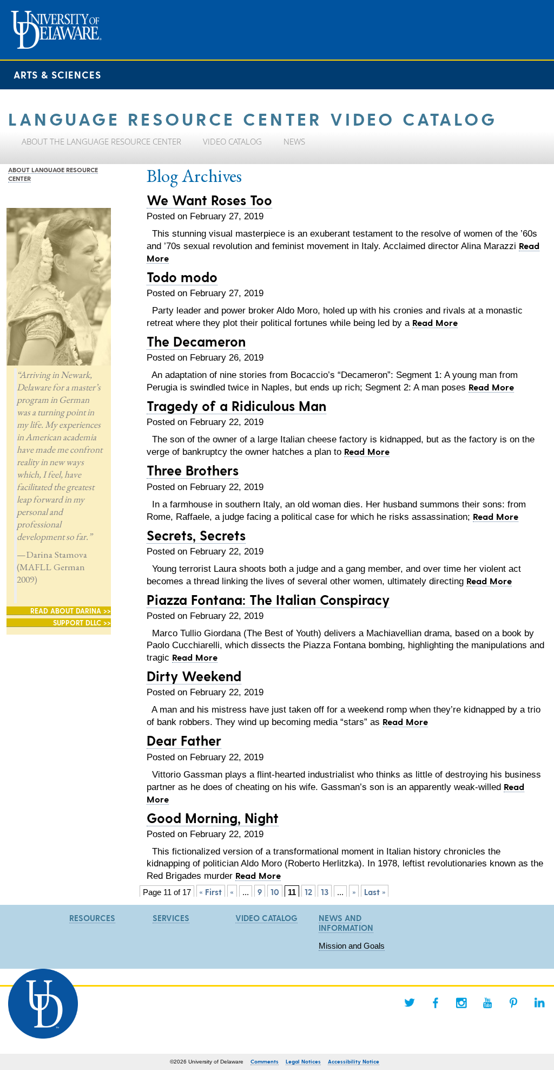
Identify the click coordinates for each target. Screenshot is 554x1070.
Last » (374, 892)
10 (275, 892)
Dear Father (184, 740)
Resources (92, 918)
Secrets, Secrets (196, 535)
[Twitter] (409, 1003)
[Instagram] (461, 1003)
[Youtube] (487, 1003)
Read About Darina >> (70, 610)
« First (211, 892)
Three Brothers (193, 470)
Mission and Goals (352, 945)
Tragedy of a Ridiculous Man (236, 405)
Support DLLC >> (82, 622)
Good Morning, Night (213, 818)
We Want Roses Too (209, 200)
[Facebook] (435, 1003)
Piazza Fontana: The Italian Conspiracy (268, 599)
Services (171, 918)
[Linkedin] (539, 1003)
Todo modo (182, 277)
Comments (264, 1061)
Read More (435, 322)
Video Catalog (266, 918)
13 (324, 892)
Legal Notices (303, 1061)
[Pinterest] (513, 1003)
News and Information (346, 922)
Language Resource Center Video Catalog (252, 118)
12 (308, 892)
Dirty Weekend (194, 676)
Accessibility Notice (353, 1061)
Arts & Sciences (57, 74)
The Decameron (196, 341)
